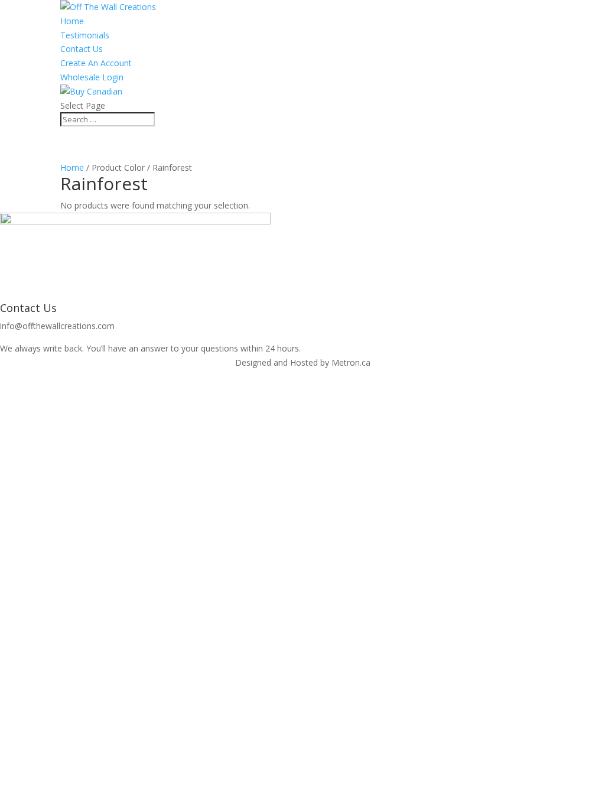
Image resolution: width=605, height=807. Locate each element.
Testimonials (84, 35)
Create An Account (96, 63)
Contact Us (81, 48)
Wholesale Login (91, 77)
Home (72, 21)
